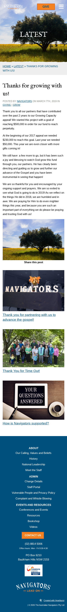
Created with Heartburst (54, 600)
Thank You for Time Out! (21, 371)
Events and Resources (33, 505)
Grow (16, 105)
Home (7, 66)
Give (46, 6)
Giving (7, 105)
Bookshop (33, 521)
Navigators (24, 101)
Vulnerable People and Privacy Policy (33, 492)
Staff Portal (33, 487)
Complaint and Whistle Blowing (33, 498)
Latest (19, 66)
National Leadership (33, 464)
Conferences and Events (33, 509)
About (33, 448)
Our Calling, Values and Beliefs (33, 452)
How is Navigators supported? (26, 423)
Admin (33, 476)
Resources (33, 515)
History (33, 458)
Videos (33, 526)
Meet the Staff (33, 470)
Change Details (34, 481)
